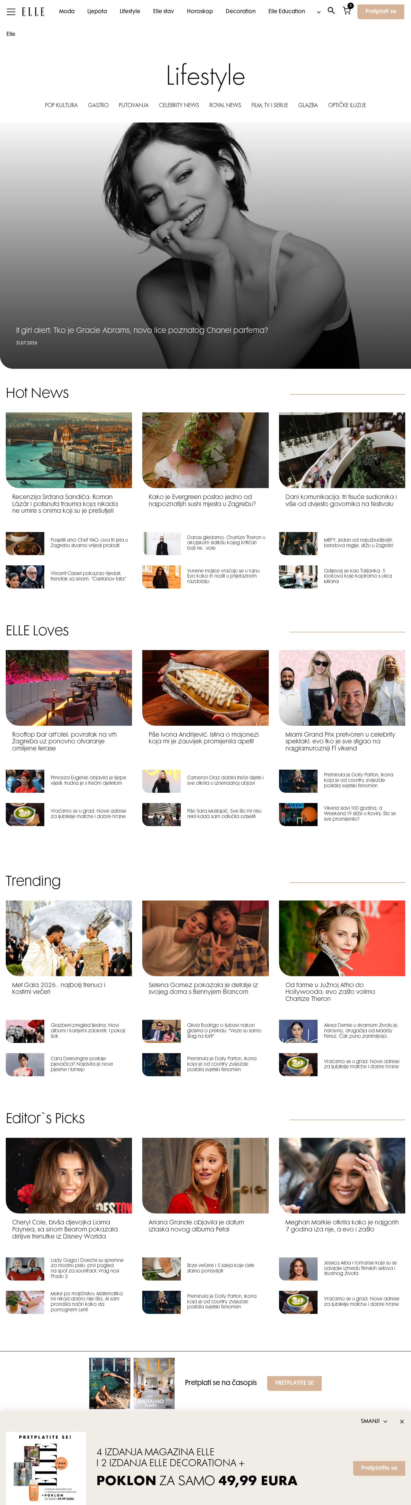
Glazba (308, 105)
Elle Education (286, 11)
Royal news (225, 105)
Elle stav (163, 11)
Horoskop (200, 11)
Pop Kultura (61, 105)
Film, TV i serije (269, 105)
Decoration (241, 11)
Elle (10, 34)
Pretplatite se (379, 1468)
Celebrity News (179, 105)
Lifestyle (130, 11)
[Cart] (347, 12)
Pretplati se (380, 11)
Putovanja (134, 105)
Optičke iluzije (347, 105)
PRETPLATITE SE (294, 1383)
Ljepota (97, 11)
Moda (66, 11)
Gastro (98, 105)
